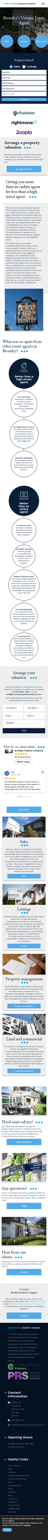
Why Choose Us (15, 1465)
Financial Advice (15, 1485)
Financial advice (24, 1142)
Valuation (12, 1492)
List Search (24, 99)
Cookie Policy (14, 1508)
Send (24, 731)
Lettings (24, 41)
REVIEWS (24, 809)
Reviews (24, 1272)
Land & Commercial (17, 1479)
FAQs (24, 1205)
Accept (7, 1530)
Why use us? (41, 41)
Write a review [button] (23, 762)
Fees (10, 1482)
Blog (10, 1495)
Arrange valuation (24, 169)
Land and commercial (24, 1071)
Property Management (18, 1475)
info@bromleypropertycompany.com (23, 694)
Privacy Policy (14, 1505)
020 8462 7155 (22, 692)
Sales (7, 41)
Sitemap (12, 1512)
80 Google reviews (23, 757)
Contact (24, 1315)
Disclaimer (12, 1502)
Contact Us (13, 1498)
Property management (24, 1006)
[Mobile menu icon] (43, 3)
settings (27, 1525)
